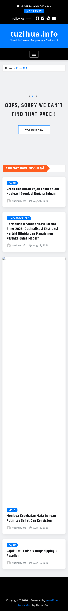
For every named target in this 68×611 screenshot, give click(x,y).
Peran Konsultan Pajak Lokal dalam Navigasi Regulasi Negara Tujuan (33, 191)
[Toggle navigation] (34, 54)
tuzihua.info (34, 33)
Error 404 (21, 68)
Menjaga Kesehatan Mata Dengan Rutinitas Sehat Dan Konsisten (31, 518)
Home (8, 68)
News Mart (25, 605)
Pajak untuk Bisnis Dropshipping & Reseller (32, 553)
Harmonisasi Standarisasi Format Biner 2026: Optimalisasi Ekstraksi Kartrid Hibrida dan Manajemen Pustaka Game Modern (32, 231)
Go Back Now (35, 129)
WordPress (53, 600)
